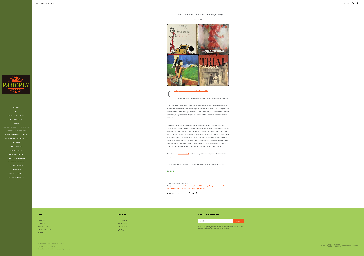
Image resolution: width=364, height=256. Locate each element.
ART (16, 111)
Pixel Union (51, 249)
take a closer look (183, 154)
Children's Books (16, 150)
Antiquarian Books (215, 186)
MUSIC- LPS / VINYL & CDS (16, 115)
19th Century (203, 186)
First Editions (171, 188)
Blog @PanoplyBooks (45, 229)
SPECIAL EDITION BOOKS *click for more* (16, 127)
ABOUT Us (41, 220)
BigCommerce (66, 249)
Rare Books (191, 188)
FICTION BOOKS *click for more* (16, 135)
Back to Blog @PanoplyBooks (45, 3)
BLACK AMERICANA (16, 146)
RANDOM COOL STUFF (16, 119)
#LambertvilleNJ (180, 186)
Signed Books (200, 188)
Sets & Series (16, 170)
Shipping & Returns (44, 226)
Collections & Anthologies (16, 158)
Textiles (16, 123)
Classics (226, 186)
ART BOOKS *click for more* (16, 131)
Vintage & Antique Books (16, 177)
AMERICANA (16, 142)
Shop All (16, 107)
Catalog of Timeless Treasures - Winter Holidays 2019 (191, 91)
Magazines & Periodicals (16, 162)
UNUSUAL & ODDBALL (16, 173)
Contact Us (41, 223)
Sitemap (40, 232)
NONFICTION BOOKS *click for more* (16, 139)
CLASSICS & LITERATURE (16, 154)
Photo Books (181, 188)
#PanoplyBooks (193, 186)
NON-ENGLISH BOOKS (16, 166)
